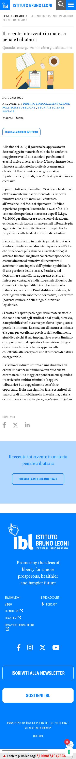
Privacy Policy (16, 723)
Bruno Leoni (12, 598)
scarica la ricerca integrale (21, 132)
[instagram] (30, 648)
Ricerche (19, 16)
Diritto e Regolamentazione (46, 103)
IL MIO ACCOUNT (50, 598)
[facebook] (19, 648)
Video (8, 604)
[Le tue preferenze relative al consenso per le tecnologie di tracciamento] (69, 752)
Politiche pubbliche (18, 107)
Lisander (11, 618)
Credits (38, 736)
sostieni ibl (38, 695)
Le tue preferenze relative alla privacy (47, 725)
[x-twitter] (42, 648)
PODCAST (51, 604)
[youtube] (56, 648)
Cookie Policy (35, 723)
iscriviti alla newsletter (38, 673)
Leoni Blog (12, 611)
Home (6, 16)
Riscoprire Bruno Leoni (19, 625)
